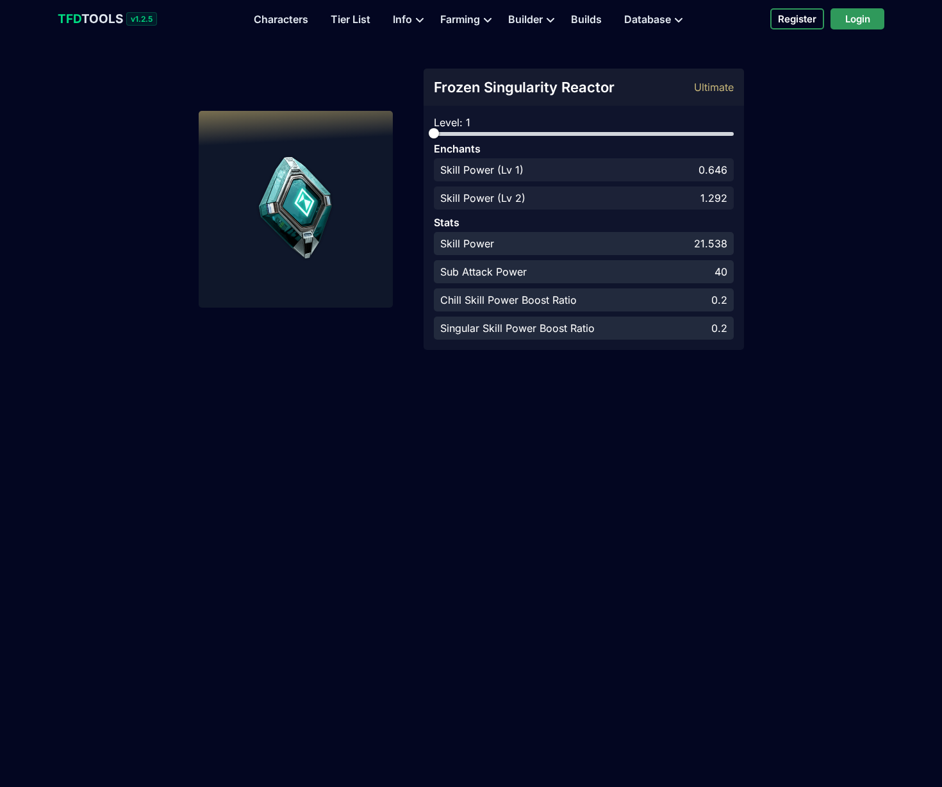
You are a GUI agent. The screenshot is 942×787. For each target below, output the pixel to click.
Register (797, 19)
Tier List (350, 19)
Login (857, 19)
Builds (586, 19)
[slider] (434, 133)
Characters (281, 19)
